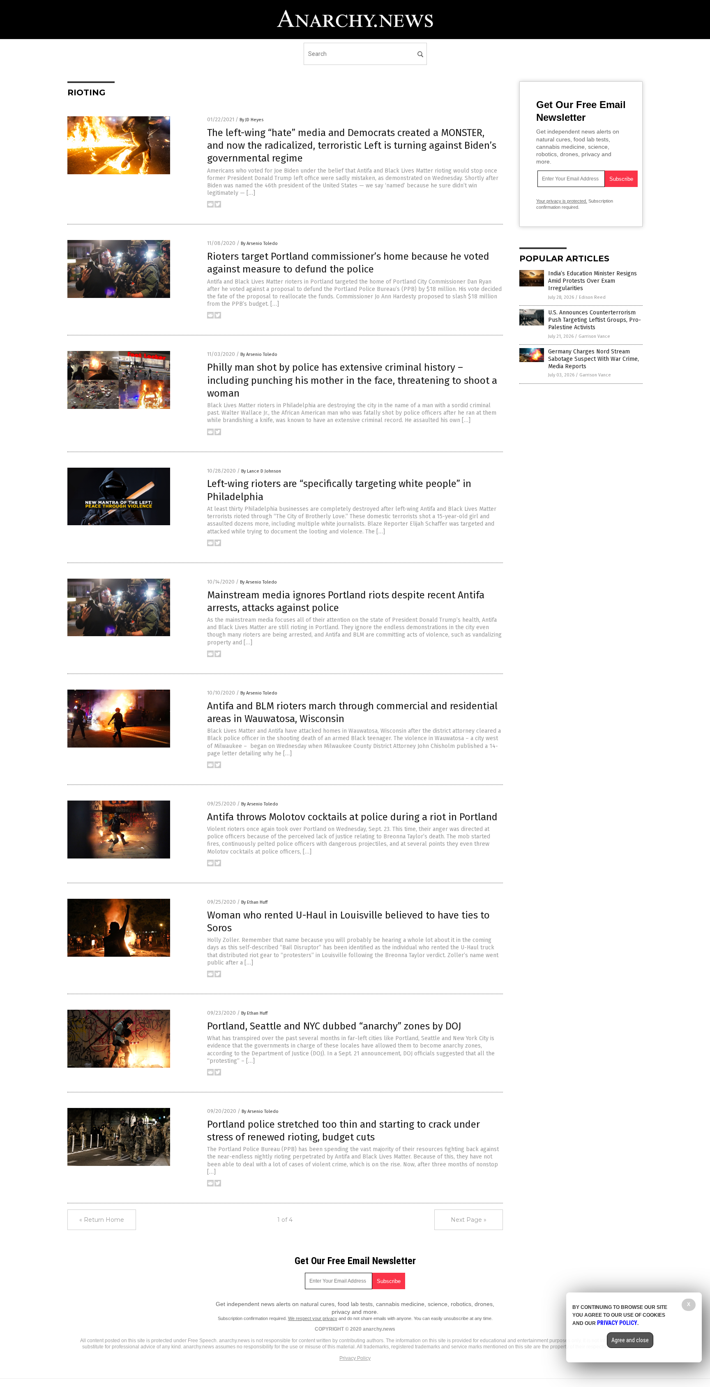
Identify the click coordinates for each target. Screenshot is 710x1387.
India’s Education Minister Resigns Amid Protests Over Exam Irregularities (592, 281)
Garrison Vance (594, 336)
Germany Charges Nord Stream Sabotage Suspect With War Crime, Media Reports (593, 359)
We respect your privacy (312, 1318)
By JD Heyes (251, 119)
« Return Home (101, 1219)
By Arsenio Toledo (259, 243)
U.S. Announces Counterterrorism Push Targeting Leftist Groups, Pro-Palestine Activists (594, 320)
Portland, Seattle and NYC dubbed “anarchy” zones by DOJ (334, 1026)
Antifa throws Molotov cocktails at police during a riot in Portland (352, 817)
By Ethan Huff (254, 902)
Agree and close (630, 1340)
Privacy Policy (355, 1358)
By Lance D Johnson (261, 471)
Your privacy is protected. (561, 200)
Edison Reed (592, 297)
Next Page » (468, 1219)
